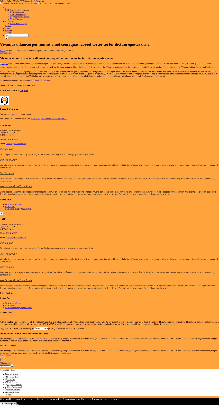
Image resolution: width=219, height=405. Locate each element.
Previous (3, 53)
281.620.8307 (12, 139)
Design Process (33, 80)
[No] (18, 404)
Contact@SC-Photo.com (34, 1)
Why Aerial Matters (13, 204)
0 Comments (45, 80)
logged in (14, 114)
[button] (6, 149)
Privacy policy (10, 404)
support (6, 80)
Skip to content (6, 363)
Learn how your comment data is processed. (49, 118)
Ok (2, 404)
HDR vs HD (10, 206)
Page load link (5, 355)
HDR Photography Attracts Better (18, 209)
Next (9, 53)
